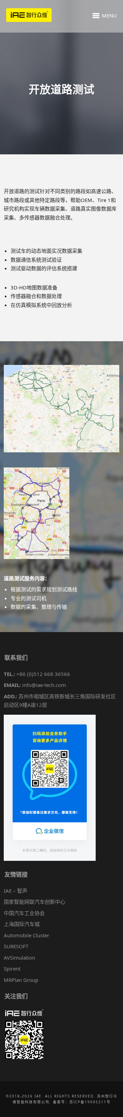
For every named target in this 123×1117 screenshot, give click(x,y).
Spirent (12, 968)
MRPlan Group (21, 979)
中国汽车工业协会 (24, 913)
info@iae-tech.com (44, 684)
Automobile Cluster (26, 935)
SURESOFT (16, 946)
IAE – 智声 (15, 890)
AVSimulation (19, 957)
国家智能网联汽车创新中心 (34, 901)
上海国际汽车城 (22, 923)
